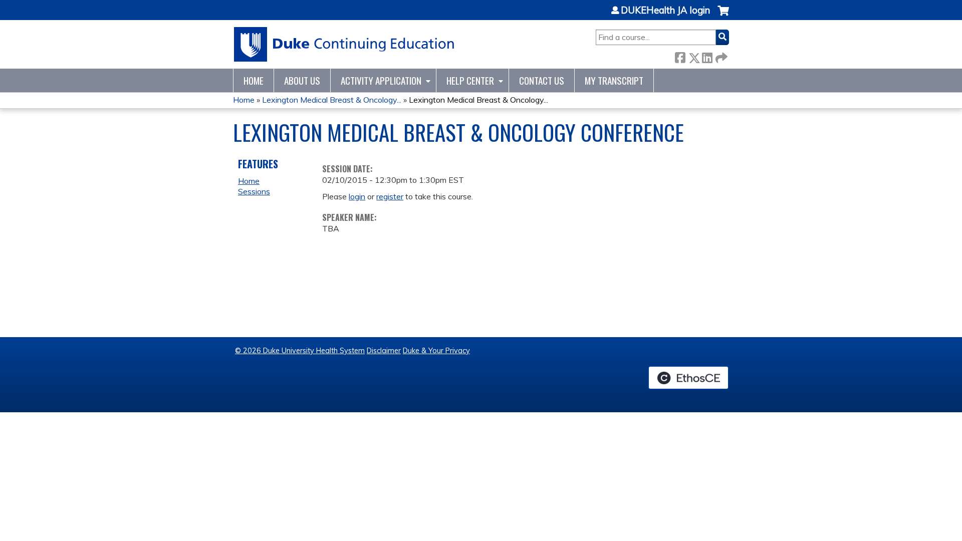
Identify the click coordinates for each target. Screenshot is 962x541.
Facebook (680, 56)
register (389, 196)
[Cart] (723, 16)
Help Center (470, 80)
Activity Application (381, 80)
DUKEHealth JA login (665, 10)
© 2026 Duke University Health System (300, 350)
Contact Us (541, 80)
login (357, 196)
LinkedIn (707, 56)
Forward (720, 56)
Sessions (254, 191)
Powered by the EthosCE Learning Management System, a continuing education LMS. (688, 378)
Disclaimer (384, 350)
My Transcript (614, 80)
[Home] (344, 44)
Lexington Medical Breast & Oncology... (331, 100)
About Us (302, 80)
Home (254, 80)
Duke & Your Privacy (436, 350)
